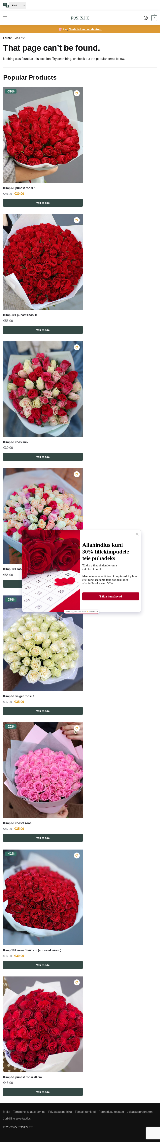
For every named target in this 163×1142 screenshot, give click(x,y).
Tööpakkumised (85, 1111)
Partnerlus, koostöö (111, 1111)
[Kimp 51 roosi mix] (43, 389)
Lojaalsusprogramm (140, 1111)
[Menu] (9, 18)
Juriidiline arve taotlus (17, 1118)
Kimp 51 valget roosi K (19, 696)
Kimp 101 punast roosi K (20, 315)
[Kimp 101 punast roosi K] (43, 262)
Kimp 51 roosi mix (15, 442)
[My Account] (145, 18)
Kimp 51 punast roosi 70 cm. (23, 1077)
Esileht (7, 37)
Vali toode (43, 202)
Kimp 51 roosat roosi (17, 823)
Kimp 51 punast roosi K (19, 188)
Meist (6, 1111)
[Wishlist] (77, 93)
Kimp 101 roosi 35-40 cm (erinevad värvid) (32, 950)
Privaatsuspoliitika (60, 1111)
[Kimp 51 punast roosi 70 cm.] (43, 1024)
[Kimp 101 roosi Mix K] (43, 516)
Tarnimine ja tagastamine (29, 1111)
